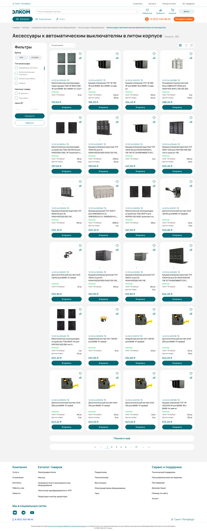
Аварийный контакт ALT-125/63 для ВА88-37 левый (102, 340)
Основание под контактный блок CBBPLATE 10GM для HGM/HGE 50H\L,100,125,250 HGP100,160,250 (175, 86)
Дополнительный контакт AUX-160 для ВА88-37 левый (103, 404)
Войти (187, 11)
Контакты (152, 4)
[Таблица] (191, 45)
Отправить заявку (184, 19)
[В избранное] (80, 53)
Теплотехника (101, 477)
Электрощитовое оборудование (110, 488)
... (131, 447)
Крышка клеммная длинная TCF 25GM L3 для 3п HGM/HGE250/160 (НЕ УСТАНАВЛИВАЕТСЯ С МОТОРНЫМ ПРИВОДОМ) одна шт (140, 277)
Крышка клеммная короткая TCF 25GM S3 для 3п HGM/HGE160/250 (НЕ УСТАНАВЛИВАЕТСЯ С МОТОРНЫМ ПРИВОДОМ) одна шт (66, 213)
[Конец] (148, 447)
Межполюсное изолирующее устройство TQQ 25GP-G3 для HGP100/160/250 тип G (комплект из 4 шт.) (65, 341)
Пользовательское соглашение (167, 477)
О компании (137, 4)
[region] (30, 57)
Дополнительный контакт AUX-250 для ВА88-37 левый (66, 404)
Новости (16, 493)
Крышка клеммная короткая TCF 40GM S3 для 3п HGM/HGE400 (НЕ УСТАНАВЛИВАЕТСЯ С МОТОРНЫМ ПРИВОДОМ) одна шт (177, 277)
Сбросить (29, 123)
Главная (16, 27)
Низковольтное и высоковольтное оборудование (54, 27)
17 (136, 447)
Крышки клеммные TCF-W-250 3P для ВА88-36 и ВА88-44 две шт (139, 86)
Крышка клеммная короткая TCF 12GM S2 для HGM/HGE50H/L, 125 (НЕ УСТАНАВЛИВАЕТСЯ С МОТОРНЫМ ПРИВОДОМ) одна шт (140, 149)
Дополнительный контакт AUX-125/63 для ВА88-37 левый (66, 276)
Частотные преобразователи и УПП (55, 490)
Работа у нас (18, 488)
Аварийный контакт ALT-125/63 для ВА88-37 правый (139, 340)
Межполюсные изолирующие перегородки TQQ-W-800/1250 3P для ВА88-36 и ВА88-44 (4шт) (67, 86)
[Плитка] (180, 45)
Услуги (15, 472)
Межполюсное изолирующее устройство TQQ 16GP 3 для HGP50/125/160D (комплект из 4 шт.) (140, 213)
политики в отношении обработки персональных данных (67, 526)
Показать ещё (122, 438)
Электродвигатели (47, 472)
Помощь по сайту (169, 4)
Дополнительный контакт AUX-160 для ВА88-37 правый (140, 404)
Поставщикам (158, 483)
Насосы (41, 477)
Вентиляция (100, 483)
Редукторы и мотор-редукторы (52, 496)
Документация (159, 488)
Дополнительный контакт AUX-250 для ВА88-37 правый (177, 340)
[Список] (186, 45)
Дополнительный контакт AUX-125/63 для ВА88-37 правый (177, 212)
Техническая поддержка (163, 472)
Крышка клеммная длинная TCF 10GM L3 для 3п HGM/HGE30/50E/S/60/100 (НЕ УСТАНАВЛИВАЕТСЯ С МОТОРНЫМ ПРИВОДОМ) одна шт (103, 277)
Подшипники (101, 472)
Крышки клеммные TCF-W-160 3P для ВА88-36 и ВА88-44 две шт (102, 86)
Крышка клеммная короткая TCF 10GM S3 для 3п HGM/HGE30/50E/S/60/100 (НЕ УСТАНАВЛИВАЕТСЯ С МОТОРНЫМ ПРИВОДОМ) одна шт (103, 149)
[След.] (143, 447)
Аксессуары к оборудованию (91, 27)
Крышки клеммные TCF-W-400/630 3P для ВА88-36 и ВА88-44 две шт (174, 405)
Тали (97, 493)
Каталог (25, 27)
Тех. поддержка (188, 4)
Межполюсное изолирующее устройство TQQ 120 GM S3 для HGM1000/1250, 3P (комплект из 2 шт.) (66, 149)
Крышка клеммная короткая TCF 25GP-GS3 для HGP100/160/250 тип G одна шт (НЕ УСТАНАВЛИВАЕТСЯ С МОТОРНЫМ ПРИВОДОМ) (177, 149)
